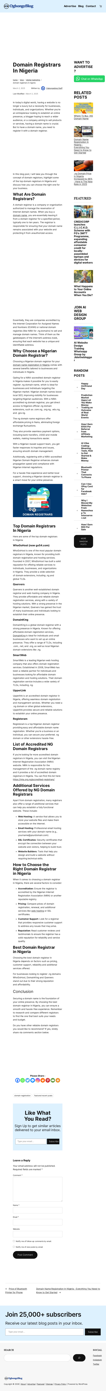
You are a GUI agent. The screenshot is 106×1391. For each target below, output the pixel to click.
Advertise (31, 1384)
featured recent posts (43, 1095)
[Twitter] (27, 1080)
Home (15, 80)
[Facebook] (17, 1080)
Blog (22, 80)
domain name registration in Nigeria (31, 365)
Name (16, 1205)
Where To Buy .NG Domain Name (83, 117)
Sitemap (49, 1384)
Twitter (96, 1364)
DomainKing (19, 635)
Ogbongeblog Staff (54, 88)
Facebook (97, 1355)
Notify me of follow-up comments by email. (34, 1241)
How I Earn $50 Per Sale (86, 527)
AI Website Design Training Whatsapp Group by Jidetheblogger (83, 351)
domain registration (22, 1095)
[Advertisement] (53, 35)
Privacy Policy (60, 1384)
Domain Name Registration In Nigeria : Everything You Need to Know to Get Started (82, 146)
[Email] (53, 1080)
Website (16, 1229)
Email (16, 1217)
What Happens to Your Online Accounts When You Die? (83, 291)
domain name (20, 215)
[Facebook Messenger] (32, 1080)
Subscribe (54, 1141)
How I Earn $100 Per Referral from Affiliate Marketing (86, 430)
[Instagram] (37, 1080)
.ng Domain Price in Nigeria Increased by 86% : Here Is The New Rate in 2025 (83, 179)
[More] (58, 1080)
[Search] (79, 1358)
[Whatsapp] (22, 1080)
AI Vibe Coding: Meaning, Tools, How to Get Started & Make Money (87, 452)
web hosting (37, 911)
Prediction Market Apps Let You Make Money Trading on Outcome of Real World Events (87, 406)
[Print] (42, 1080)
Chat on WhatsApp (92, 79)
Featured (40, 1384)
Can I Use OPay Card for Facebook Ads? (87, 489)
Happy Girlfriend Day (86, 386)
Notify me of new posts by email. (29, 1247)
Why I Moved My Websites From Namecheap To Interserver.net (87, 509)
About (23, 1384)
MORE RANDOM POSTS (83, 541)
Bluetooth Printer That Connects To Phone (86, 472)
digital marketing (33, 80)
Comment (17, 1175)
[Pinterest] (48, 1080)
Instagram (97, 1360)
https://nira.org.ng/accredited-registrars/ (34, 779)
